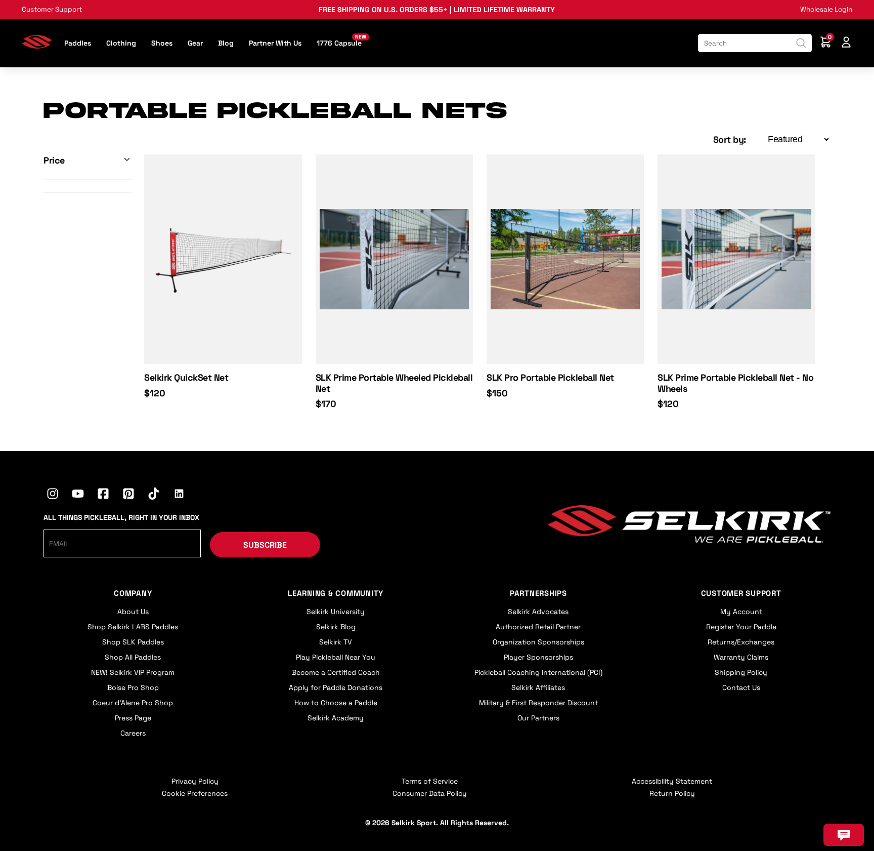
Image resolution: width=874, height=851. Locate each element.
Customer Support (52, 9)
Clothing (121, 43)
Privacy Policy (195, 781)
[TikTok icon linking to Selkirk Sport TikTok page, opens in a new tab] (154, 495)
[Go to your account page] (846, 43)
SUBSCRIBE (265, 545)
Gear (195, 43)
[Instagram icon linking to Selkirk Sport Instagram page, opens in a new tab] (52, 495)
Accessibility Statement (672, 781)
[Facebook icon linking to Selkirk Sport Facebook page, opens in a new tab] (103, 495)
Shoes (161, 43)
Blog (226, 43)
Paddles (77, 43)
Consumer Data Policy (429, 793)
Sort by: (729, 139)
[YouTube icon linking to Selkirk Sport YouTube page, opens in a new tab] (78, 495)
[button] (87, 160)
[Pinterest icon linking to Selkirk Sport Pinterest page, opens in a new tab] (128, 495)
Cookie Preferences (195, 793)
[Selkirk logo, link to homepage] (37, 45)
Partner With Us (275, 43)
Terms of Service (430, 781)
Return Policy (672, 793)
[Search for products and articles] (801, 43)
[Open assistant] (843, 835)
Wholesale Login (826, 9)
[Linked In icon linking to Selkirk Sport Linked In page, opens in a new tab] (179, 495)
